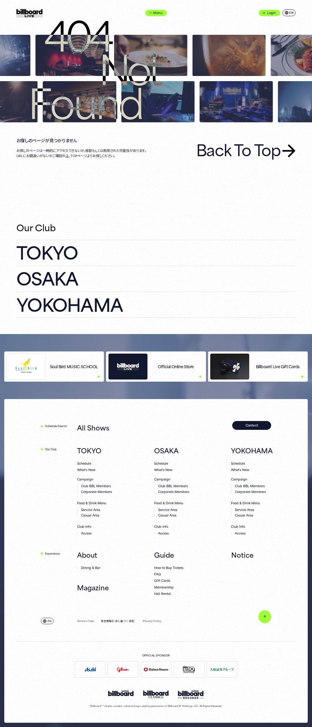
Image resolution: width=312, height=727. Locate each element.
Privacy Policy (152, 621)
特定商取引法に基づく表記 (117, 621)
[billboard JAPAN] (121, 693)
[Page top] (264, 616)
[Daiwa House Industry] (156, 669)
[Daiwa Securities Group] (222, 669)
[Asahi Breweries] (90, 669)
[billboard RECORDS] (191, 694)
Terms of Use (85, 621)
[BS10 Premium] (189, 669)
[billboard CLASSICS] (156, 694)
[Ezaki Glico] (123, 669)
